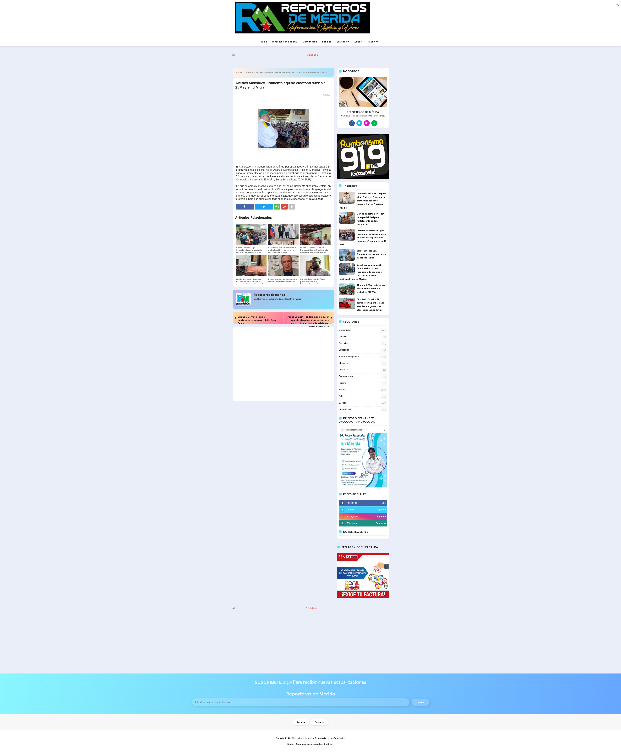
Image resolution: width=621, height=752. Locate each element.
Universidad (345, 409)
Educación (344, 349)
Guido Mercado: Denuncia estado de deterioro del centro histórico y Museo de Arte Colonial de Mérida (250, 283)
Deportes (343, 343)
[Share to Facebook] (245, 207)
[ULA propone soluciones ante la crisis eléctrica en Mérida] (283, 265)
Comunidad (344, 330)
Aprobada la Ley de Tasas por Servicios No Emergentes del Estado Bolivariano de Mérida (312, 283)
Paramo (342, 383)
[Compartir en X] (264, 207)
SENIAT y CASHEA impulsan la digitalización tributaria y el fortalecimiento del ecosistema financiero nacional (282, 252)
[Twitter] (359, 123)
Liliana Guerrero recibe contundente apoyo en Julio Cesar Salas (258, 320)
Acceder (301, 722)
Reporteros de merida (269, 295)
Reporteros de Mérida (303, 738)
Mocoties (343, 363)
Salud (341, 396)
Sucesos (343, 402)
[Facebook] (352, 123)
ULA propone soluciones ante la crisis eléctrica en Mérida (282, 280)
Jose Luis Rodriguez (324, 744)
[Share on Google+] (284, 207)
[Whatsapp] (374, 123)
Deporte (343, 336)
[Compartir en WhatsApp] (277, 207)
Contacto (320, 722)
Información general (349, 356)
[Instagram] (367, 123)
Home (239, 72)
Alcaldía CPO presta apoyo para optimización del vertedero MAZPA (371, 289)
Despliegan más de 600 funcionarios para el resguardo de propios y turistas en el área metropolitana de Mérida (361, 272)
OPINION (343, 369)
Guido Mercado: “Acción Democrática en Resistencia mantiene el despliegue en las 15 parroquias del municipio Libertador (314, 252)
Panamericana (346, 376)
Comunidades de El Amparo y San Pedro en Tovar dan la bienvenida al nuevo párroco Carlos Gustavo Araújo (363, 200)
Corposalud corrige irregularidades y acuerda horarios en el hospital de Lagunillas (249, 251)
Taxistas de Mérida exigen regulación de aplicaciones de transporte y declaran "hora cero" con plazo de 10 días (363, 237)
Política (249, 72)
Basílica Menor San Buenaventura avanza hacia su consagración (371, 254)
